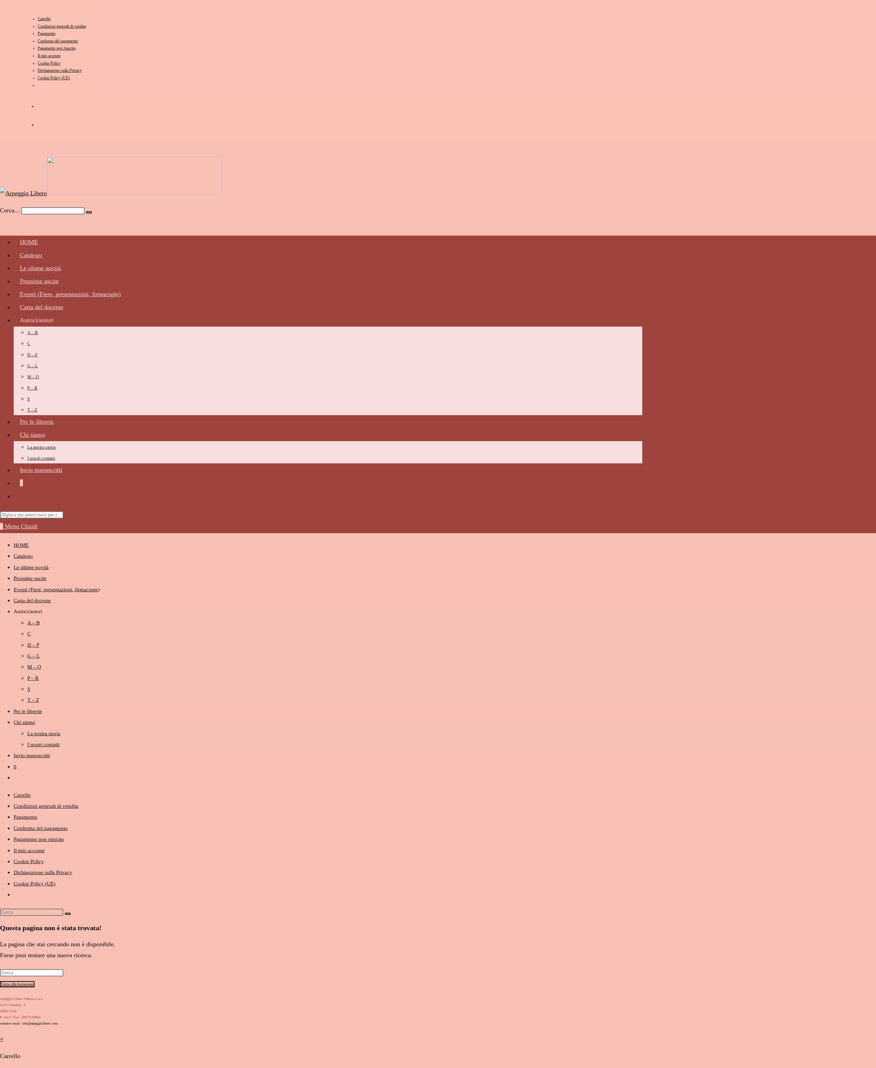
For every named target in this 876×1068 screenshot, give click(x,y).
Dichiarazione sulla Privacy (60, 70)
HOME (21, 545)
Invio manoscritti (32, 755)
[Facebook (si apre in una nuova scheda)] (43, 104)
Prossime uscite (30, 578)
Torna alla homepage (17, 984)
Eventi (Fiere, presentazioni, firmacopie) (57, 589)
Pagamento (46, 33)
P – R (33, 678)
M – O (34, 667)
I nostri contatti (43, 744)
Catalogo (23, 556)
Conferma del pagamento (58, 41)
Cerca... (10, 210)
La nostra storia (43, 733)
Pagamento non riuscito (57, 48)
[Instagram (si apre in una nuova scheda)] (43, 123)
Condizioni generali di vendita (62, 26)
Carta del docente (32, 600)
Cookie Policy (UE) (54, 78)
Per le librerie (28, 711)
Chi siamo (24, 722)
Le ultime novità (31, 567)
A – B (33, 622)
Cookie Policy (49, 63)
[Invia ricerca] (67, 914)
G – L (33, 656)
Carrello (44, 18)
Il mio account (49, 55)
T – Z (33, 700)
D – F (33, 645)
